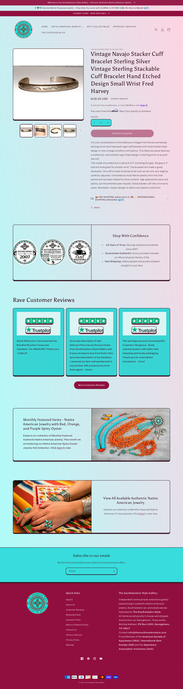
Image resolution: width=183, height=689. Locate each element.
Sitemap (70, 645)
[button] (67, 27)
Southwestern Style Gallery (94, 682)
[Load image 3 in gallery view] (55, 130)
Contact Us (71, 630)
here (142, 514)
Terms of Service (74, 635)
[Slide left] (16, 131)
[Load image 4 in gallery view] (69, 130)
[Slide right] (80, 131)
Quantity (94, 117)
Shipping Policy (73, 615)
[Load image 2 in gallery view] (40, 130)
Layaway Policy (73, 620)
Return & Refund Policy (77, 625)
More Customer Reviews (91, 385)
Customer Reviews (75, 610)
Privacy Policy (72, 640)
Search (69, 600)
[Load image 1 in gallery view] (26, 130)
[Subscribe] (114, 571)
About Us (70, 605)
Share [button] (97, 207)
